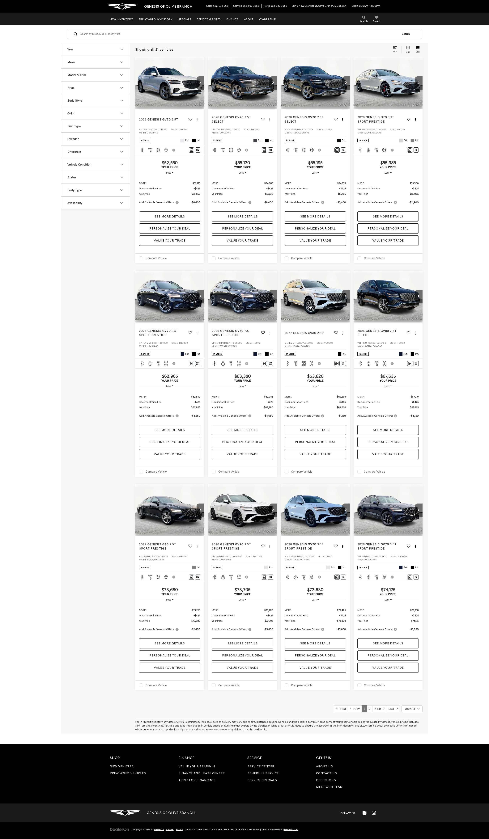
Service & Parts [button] (209, 19)
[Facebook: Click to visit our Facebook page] (364, 812)
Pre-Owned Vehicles (128, 773)
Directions (326, 780)
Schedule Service (263, 773)
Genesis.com (291, 829)
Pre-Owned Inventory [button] (156, 19)
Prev (355, 708)
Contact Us (326, 773)
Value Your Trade (169, 240)
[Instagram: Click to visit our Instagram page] (373, 812)
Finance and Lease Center (202, 773)
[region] (169, 192)
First (342, 708)
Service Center (260, 766)
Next (378, 708)
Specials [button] (184, 19)
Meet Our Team (329, 787)
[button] (200, 83)
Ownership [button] (267, 19)
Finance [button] (232, 19)
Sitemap (170, 829)
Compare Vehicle (156, 258)
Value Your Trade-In (197, 766)
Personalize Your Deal (169, 228)
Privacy (179, 829)
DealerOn (159, 829)
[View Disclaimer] (174, 150)
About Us (324, 766)
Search (406, 33)
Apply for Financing (197, 780)
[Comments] (191, 150)
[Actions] (197, 119)
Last (392, 708)
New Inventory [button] (121, 19)
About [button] (248, 19)
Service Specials (262, 780)
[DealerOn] (119, 829)
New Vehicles (122, 766)
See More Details (170, 216)
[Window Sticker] (197, 150)
